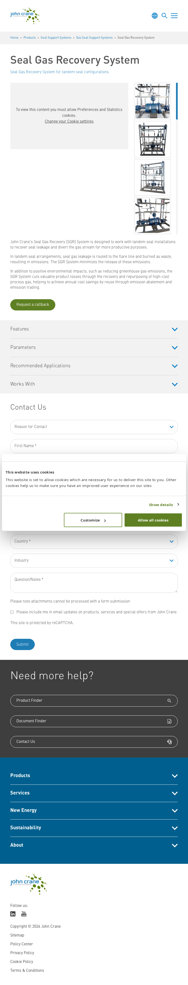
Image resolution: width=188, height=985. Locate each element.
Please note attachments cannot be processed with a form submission (70, 602)
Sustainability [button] (25, 828)
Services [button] (20, 793)
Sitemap (17, 936)
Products (30, 37)
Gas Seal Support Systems (94, 37)
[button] (152, 101)
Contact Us (25, 742)
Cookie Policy (21, 962)
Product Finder (29, 701)
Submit (22, 645)
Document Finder (31, 721)
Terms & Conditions (27, 971)
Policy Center (21, 944)
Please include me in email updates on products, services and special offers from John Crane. (96, 612)
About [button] (16, 845)
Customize (90, 520)
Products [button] (20, 775)
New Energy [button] (23, 810)
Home (14, 37)
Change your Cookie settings (69, 122)
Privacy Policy (22, 953)
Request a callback (32, 305)
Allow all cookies (153, 520)
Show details (161, 504)
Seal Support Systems (56, 37)
